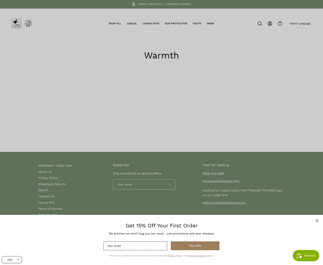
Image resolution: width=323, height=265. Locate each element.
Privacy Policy (175, 255)
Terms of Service (197, 255)
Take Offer (195, 245)
